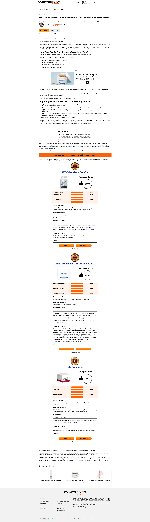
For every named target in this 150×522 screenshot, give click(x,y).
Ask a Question (54, 30)
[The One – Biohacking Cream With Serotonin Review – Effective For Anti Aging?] (75, 478)
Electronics (77, 2)
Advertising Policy (61, 499)
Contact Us (102, 3)
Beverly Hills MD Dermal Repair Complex (75, 263)
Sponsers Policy (60, 506)
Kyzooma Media (100, 518)
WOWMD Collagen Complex (75, 172)
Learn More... (92, 229)
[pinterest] (79, 507)
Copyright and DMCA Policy (63, 501)
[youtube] (86, 507)
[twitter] (83, 507)
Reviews (50, 33)
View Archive (61, 141)
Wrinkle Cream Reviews (59, 9)
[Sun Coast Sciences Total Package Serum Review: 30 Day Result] (50, 478)
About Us (42, 506)
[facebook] (74, 507)
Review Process (90, 3)
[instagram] (76, 507)
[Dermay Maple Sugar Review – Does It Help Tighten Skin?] (99, 478)
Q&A (55, 33)
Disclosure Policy (61, 510)
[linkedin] (81, 507)
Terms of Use (60, 503)
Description (42, 33)
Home (40, 9)
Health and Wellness (84, 2)
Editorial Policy (60, 508)
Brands (96, 2)
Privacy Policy (60, 513)
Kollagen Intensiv (75, 367)
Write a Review (43, 30)
